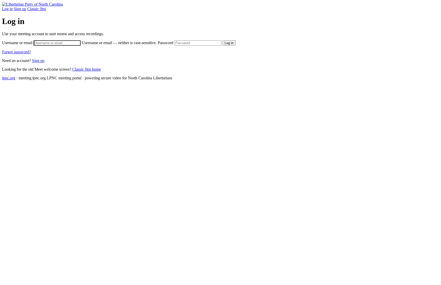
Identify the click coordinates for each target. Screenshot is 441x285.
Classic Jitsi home (86, 69)
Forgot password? (16, 52)
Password (166, 43)
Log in (7, 9)
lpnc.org (8, 78)
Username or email (79, 43)
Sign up (20, 9)
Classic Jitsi (36, 9)
